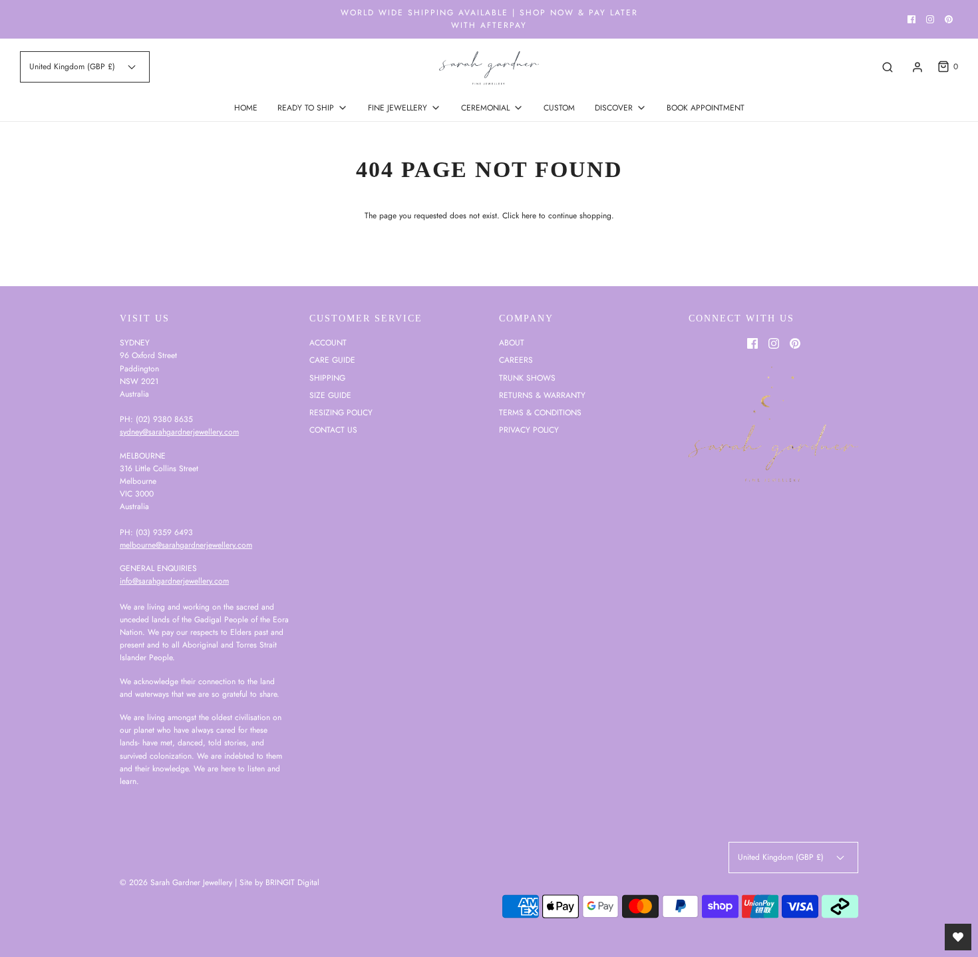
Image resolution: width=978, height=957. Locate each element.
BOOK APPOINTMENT (705, 108)
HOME (245, 108)
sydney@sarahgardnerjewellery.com (179, 432)
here (529, 216)
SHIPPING (327, 378)
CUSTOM (559, 108)
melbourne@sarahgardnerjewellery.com (186, 545)
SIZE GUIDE (330, 395)
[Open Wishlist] (958, 937)
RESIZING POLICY (341, 413)
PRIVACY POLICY (529, 430)
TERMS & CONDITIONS (540, 413)
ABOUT (511, 343)
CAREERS (516, 360)
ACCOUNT (328, 343)
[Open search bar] (887, 67)
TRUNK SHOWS (527, 378)
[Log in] (917, 67)
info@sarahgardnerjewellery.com (174, 581)
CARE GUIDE (332, 360)
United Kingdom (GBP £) (73, 67)
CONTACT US (333, 430)
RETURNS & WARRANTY (542, 395)
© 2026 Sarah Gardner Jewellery (176, 882)
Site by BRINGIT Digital (279, 882)
